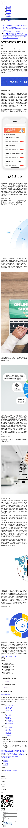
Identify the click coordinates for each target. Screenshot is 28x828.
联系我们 (8, 16)
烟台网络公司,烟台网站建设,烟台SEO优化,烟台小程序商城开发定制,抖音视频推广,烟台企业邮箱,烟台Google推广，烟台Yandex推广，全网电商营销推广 (14, 752)
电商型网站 (9, 708)
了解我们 (8, 14)
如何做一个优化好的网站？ (12, 32)
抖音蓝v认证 (9, 721)
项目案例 (5, 762)
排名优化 (8, 11)
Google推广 (9, 733)
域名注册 (8, 715)
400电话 (8, 717)
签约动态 (8, 13)
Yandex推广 (9, 735)
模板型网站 (9, 710)
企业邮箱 (8, 714)
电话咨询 (5, 765)
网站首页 (8, 7)
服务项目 (8, 8)
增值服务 (8, 10)
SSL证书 (8, 718)
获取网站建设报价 (5, 694)
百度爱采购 (9, 727)
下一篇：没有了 (13, 656)
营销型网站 (9, 707)
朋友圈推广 (9, 730)
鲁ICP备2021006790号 (8, 756)
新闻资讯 (5, 763)
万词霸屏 (8, 732)
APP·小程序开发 (10, 705)
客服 (16, 770)
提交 (5, 825)
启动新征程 (6, 687)
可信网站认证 (9, 723)
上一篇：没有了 (5, 656)
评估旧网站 (6, 681)
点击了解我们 (4, 19)
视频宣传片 (9, 720)
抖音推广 (8, 729)
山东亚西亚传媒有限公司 (18, 754)
